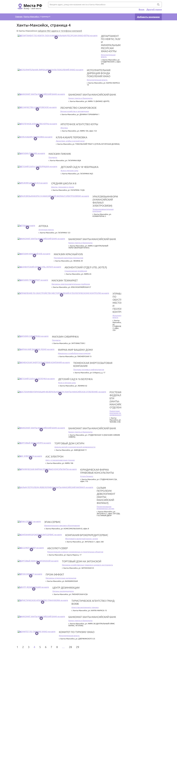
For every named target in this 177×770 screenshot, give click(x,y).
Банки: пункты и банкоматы (80, 98)
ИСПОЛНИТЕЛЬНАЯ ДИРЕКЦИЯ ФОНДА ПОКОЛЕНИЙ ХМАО (98, 73)
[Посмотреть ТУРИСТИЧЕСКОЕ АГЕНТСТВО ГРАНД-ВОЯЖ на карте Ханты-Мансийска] (43, 600)
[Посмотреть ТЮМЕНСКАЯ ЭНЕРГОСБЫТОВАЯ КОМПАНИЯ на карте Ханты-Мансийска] (44, 362)
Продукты (53, 157)
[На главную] (29, 11)
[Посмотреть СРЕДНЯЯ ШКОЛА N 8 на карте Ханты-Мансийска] (33, 183)
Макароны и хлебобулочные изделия (74, 353)
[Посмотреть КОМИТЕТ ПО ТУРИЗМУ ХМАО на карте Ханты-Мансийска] (36, 631)
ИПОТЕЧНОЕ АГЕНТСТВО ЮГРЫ (79, 124)
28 (70, 647)
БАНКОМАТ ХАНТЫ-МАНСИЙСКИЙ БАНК (92, 94)
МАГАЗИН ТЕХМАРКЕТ (65, 280)
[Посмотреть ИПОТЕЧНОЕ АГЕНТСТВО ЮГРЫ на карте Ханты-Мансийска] (37, 124)
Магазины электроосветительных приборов (71, 284)
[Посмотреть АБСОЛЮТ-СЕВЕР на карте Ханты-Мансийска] (31, 548)
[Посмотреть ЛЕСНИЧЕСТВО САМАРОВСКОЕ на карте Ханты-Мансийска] (37, 107)
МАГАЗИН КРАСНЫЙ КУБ (68, 254)
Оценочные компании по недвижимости (116, 413)
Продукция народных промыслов (68, 258)
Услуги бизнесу (86, 476)
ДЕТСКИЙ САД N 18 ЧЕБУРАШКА (79, 167)
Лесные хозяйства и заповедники (74, 111)
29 (77, 647)
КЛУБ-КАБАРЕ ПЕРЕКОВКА (71, 137)
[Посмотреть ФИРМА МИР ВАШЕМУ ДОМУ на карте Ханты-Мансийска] (36, 349)
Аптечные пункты (46, 230)
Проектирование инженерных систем (105, 507)
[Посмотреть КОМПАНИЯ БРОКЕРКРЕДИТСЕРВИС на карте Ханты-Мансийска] (40, 535)
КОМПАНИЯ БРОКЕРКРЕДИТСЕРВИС (86, 535)
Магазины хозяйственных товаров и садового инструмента (87, 565)
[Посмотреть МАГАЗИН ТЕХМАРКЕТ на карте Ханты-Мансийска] (33, 280)
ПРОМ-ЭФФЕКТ (55, 574)
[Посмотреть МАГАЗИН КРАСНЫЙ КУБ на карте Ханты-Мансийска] (34, 254)
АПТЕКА (43, 226)
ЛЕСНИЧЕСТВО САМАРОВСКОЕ (78, 107)
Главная (18, 16)
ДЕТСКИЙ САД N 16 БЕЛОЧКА (75, 379)
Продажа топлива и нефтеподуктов (88, 369)
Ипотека (64, 128)
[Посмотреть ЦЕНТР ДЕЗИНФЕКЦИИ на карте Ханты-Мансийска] (33, 587)
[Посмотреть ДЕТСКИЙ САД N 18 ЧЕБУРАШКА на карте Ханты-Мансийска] (37, 166)
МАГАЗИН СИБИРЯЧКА (65, 336)
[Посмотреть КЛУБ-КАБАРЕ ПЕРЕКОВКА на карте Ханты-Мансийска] (35, 137)
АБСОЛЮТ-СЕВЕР (57, 548)
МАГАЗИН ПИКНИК (60, 153)
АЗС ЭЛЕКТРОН (54, 456)
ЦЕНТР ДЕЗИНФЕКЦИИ (66, 587)
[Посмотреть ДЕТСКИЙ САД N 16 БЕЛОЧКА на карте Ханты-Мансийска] (36, 379)
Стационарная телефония (76, 271)
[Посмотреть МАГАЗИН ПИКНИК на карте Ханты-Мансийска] (31, 153)
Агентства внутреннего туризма (85, 607)
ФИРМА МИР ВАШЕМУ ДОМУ (75, 349)
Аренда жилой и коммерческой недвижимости (74, 447)
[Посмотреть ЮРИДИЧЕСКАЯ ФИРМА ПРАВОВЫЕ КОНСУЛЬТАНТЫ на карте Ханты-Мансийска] (47, 469)
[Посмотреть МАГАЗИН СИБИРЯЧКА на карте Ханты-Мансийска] (33, 336)
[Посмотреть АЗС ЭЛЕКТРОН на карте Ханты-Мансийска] (30, 456)
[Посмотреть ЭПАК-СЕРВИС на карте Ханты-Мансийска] (29, 521)
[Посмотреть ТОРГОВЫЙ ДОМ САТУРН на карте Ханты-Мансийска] (34, 443)
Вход (141, 9)
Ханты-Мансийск (31, 16)
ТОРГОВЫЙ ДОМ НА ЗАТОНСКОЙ (81, 561)
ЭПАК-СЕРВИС (52, 522)
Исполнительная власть (97, 80)
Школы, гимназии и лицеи (62, 187)
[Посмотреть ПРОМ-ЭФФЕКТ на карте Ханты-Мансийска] (30, 574)
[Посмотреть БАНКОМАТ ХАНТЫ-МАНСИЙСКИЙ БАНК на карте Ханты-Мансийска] (41, 94)
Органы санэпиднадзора (63, 591)
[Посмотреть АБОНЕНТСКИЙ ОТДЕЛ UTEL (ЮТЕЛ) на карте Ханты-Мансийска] (39, 267)
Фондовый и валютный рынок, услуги (81, 539)
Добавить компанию (148, 17)
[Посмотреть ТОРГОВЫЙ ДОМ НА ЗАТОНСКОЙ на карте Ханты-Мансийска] (38, 561)
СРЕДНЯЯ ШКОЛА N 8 (63, 183)
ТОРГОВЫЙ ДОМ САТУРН (69, 443)
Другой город (154, 9)
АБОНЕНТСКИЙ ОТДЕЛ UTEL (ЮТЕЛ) (86, 267)
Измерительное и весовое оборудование (62, 525)
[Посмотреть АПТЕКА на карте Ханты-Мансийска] (26, 225)
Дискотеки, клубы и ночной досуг (70, 141)
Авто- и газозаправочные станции (60, 460)
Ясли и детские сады (69, 170)
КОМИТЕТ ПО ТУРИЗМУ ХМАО (76, 632)
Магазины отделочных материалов (61, 578)
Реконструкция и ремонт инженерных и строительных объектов (75, 552)
